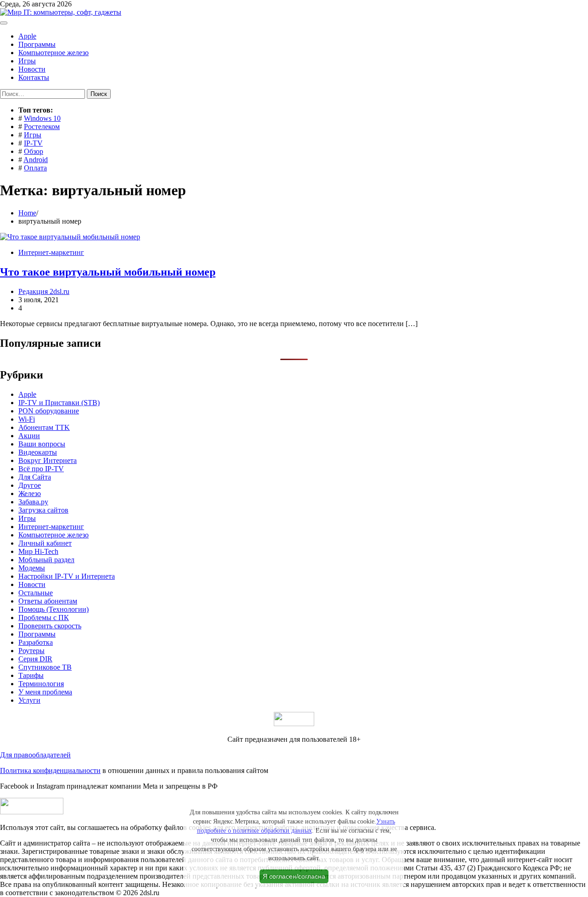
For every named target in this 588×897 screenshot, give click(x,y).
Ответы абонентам (47, 601)
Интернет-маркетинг (51, 252)
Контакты (33, 77)
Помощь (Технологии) (53, 609)
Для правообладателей (35, 755)
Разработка (35, 642)
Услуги (29, 700)
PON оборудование (48, 411)
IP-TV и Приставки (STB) (59, 402)
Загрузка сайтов (43, 510)
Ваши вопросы (41, 444)
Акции (29, 436)
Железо (29, 493)
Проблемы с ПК (43, 617)
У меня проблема (45, 692)
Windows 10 (42, 118)
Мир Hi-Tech (38, 551)
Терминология (41, 684)
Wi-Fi (26, 419)
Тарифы (31, 675)
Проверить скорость (49, 626)
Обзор (33, 151)
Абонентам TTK (44, 427)
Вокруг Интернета (47, 460)
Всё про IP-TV (41, 469)
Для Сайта (34, 477)
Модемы (31, 568)
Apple (27, 36)
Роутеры (31, 650)
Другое (29, 485)
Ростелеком (42, 126)
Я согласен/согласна (294, 876)
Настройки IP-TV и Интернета (66, 576)
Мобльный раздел (46, 560)
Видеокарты (37, 452)
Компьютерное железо (53, 52)
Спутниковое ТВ (45, 667)
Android (35, 160)
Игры (27, 61)
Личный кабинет (45, 543)
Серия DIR (35, 659)
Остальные (35, 593)
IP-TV (33, 143)
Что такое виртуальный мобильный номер (107, 272)
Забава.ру (33, 502)
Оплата (35, 168)
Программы (37, 44)
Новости (31, 69)
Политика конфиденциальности (50, 770)
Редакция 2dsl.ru (43, 291)
